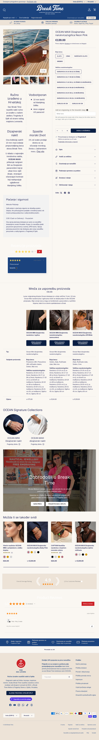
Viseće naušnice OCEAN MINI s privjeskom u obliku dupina (12, 548)
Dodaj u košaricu (83, 130)
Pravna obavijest (81, 691)
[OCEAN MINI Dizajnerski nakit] (13, 424)
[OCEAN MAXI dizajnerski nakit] (37, 424)
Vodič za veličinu (80, 724)
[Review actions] (43, 260)
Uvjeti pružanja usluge (83, 687)
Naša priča (37, 504)
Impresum (79, 679)
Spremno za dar (91, 724)
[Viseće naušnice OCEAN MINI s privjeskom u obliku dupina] (13, 532)
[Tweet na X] (61, 193)
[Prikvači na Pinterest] (69, 193)
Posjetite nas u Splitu (57, 504)
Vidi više (49, 291)
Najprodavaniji (36, 18)
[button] (95, 10)
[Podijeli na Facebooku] (65, 193)
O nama (63, 724)
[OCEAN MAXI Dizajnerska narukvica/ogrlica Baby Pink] (37, 532)
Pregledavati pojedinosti (36, 343)
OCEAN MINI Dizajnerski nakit (14, 439)
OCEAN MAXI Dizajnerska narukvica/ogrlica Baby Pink (37, 547)
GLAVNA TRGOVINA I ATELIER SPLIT (21, 693)
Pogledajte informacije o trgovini (68, 142)
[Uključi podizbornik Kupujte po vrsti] (16, 18)
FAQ (88, 733)
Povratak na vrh (49, 649)
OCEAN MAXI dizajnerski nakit (37, 439)
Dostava (67, 43)
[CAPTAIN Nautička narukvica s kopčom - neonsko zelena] (61, 532)
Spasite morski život (73, 729)
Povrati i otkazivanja (83, 672)
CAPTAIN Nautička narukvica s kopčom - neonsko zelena (59, 548)
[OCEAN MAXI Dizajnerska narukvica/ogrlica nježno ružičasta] (85, 532)
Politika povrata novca (83, 675)
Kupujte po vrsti (9, 18)
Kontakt (94, 733)
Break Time (10, 724)
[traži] (4, 10)
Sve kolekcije (24, 18)
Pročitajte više (32, 2)
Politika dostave (81, 668)
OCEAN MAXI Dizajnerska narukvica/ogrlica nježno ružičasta (84, 548)
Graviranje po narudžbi (75, 18)
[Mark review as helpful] (92, 626)
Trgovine (70, 724)
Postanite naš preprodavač (89, 729)
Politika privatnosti (82, 683)
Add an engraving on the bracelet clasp (70, 110)
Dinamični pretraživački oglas (86, 695)
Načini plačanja (81, 664)
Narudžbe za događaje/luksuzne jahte (74, 733)
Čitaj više (40, 151)
